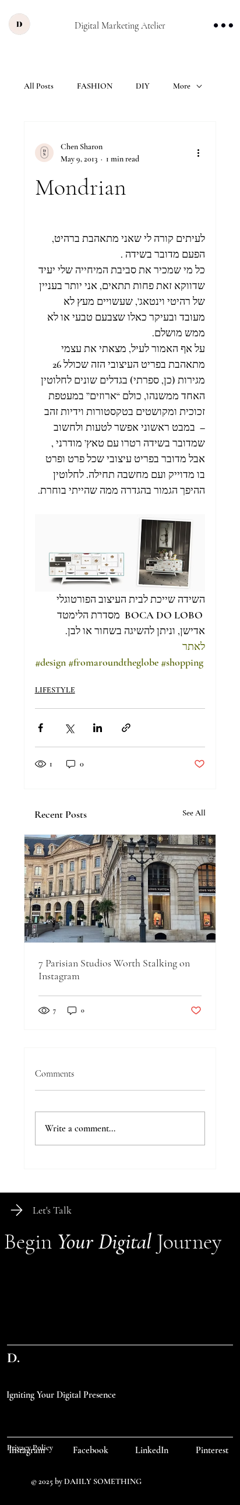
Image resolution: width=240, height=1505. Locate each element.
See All (194, 813)
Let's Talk (52, 1210)
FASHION (94, 86)
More (181, 86)
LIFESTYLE (55, 690)
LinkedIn (151, 1450)
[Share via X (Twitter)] (69, 727)
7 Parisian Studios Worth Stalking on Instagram (114, 969)
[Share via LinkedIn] (97, 727)
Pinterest (212, 1450)
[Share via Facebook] (40, 727)
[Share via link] (126, 727)
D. (13, 1357)
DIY (143, 86)
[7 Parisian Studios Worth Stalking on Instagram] (120, 889)
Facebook (90, 1450)
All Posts (39, 86)
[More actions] (198, 153)
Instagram (27, 1450)
